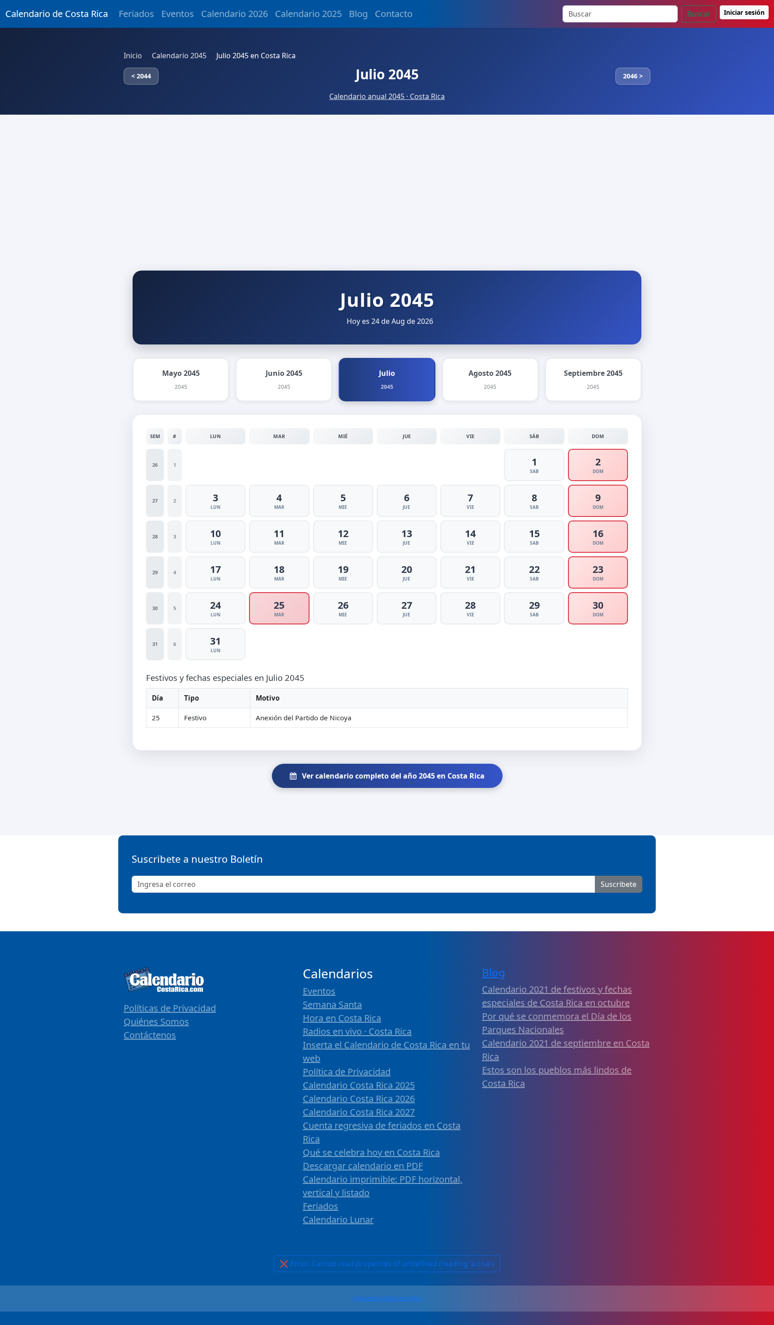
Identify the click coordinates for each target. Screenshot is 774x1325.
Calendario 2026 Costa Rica (387, 1298)
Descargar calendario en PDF (363, 1166)
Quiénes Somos (156, 1021)
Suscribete (618, 884)
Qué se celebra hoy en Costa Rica (371, 1152)
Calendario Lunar (338, 1219)
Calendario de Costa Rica (56, 14)
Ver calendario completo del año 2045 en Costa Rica (392, 776)
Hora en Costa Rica (342, 1018)
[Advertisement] (387, 182)
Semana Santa (332, 1004)
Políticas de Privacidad (170, 1008)
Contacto (394, 14)
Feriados (136, 14)
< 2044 (141, 76)
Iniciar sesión (744, 12)
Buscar (698, 14)
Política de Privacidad (347, 1072)
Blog (358, 14)
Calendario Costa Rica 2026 (359, 1099)
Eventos (177, 14)
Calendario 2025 (308, 14)
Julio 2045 (387, 74)
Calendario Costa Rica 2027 (359, 1112)
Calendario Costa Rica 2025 (359, 1085)
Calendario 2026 (234, 14)
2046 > (633, 76)
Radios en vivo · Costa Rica (357, 1031)
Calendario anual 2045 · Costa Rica (387, 96)
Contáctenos (150, 1035)
